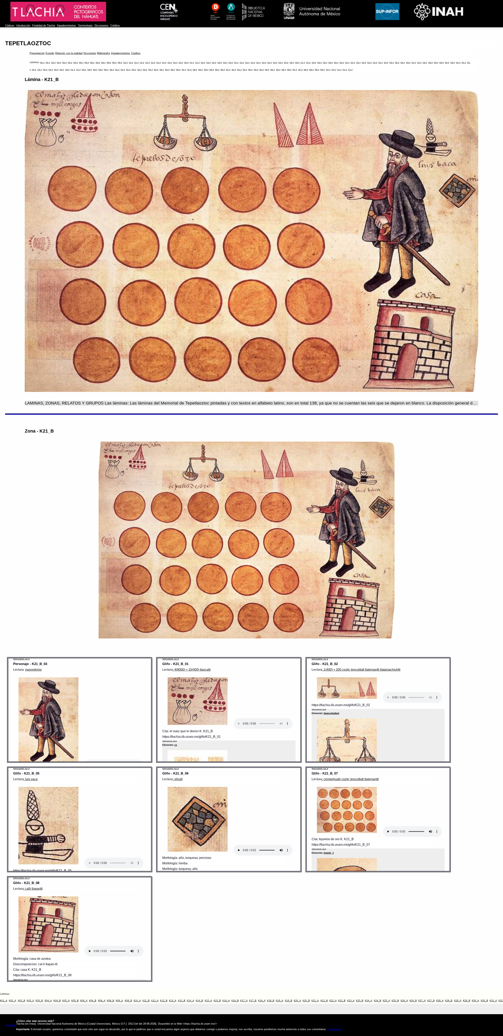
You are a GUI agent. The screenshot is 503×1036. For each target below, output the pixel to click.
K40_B (453, 63)
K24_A (269, 63)
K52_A (128, 70)
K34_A (380, 63)
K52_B (134, 70)
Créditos (115, 25)
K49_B (100, 70)
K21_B (242, 63)
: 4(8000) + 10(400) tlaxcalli (192, 669)
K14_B (164, 63)
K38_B (430, 63)
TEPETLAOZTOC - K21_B (21, 659)
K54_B (156, 70)
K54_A (150, 70)
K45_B (56, 70)
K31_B (353, 63)
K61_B (234, 70)
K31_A (347, 63)
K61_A (228, 70)
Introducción (23, 25)
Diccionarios (101, 25)
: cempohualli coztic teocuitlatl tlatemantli (350, 779)
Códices (9, 25)
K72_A (350, 70)
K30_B (342, 63)
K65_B (278, 70)
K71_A (339, 70)
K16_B (186, 63)
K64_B (267, 70)
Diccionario (90, 53)
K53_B (145, 70)
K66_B (289, 70)
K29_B (330, 63)
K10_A (125, 63)
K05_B (86, 63)
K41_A (458, 63)
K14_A (158, 63)
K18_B (208, 63)
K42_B (34, 70)
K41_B (464, 63)
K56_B (178, 70)
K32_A (358, 63)
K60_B (222, 70)
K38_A (425, 63)
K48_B (89, 70)
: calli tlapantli (33, 888)
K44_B (45, 70)
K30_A (336, 63)
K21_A (236, 63)
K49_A (95, 70)
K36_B (408, 63)
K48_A (84, 70)
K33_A (369, 63)
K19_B (220, 63)
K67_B (300, 70)
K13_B (153, 63)
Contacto (11, 1025)
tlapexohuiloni (331, 713)
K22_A (247, 63)
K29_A (325, 63)
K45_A (51, 70)
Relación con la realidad (69, 53)
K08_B (109, 63)
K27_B (308, 63)
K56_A (173, 70)
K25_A (280, 63)
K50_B (112, 70)
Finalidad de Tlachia (43, 25)
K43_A (40, 70)
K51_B (123, 70)
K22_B (253, 63)
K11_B (131, 63)
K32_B (364, 63)
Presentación (37, 53)
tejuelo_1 (329, 853)
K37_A (414, 63)
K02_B (53, 63)
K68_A (306, 70)
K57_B (189, 70)
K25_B (286, 63)
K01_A (42, 63)
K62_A (239, 70)
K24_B (275, 63)
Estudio (50, 53)
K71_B (344, 70)
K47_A (73, 70)
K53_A (139, 70)
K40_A (447, 63)
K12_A (136, 63)
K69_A (317, 70)
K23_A (258, 63)
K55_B (167, 70)
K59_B (211, 70)
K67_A (295, 70)
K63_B (256, 70)
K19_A (214, 63)
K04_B (75, 63)
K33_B (375, 63)
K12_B (142, 63)
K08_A (103, 63)
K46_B (67, 70)
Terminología (85, 25)
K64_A (261, 70)
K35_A (391, 63)
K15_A (170, 63)
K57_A (184, 70)
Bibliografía (103, 53)
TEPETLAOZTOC (28, 43)
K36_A (402, 63)
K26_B (297, 63)
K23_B (264, 63)
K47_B (78, 70)
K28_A (314, 63)
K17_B (197, 63)
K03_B (64, 63)
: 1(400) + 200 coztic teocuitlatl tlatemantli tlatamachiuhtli (361, 669)
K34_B (386, 63)
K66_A (284, 70)
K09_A (114, 63)
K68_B (311, 70)
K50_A (106, 70)
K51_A (117, 70)
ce (175, 745)
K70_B (333, 70)
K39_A (436, 63)
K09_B (120, 63)
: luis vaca (31, 779)
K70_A (328, 70)
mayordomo (33, 669)
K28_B (319, 63)
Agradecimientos (66, 25)
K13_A (147, 63)
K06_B (98, 63)
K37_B (419, 63)
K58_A (195, 70)
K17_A (192, 63)
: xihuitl (178, 779)
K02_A (48, 63)
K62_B (245, 70)
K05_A (81, 63)
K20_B (231, 63)
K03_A (59, 63)
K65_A (272, 70)
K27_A (303, 63)
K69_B (322, 70)
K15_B (175, 63)
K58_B (200, 70)
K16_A (181, 63)
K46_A (62, 70)
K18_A (203, 63)
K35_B (397, 63)
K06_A (92, 63)
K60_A (217, 70)
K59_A (206, 70)
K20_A (225, 63)
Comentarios (334, 1029)
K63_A (250, 70)
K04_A (70, 63)
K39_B (441, 63)
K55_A (162, 70)
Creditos (135, 53)
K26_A (292, 63)
